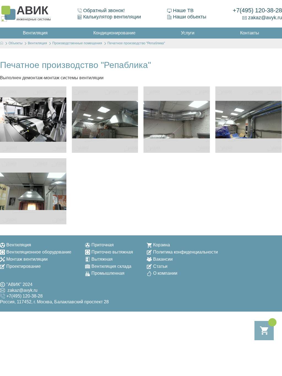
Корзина (161, 245)
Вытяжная (102, 259)
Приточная (102, 245)
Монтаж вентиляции (27, 259)
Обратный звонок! (104, 10)
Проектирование (23, 266)
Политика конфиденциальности (185, 252)
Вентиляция (18, 245)
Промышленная (107, 273)
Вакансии (163, 259)
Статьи (160, 266)
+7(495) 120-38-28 (257, 10)
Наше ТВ (183, 10)
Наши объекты (189, 17)
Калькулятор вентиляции (112, 17)
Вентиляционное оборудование (38, 252)
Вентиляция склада (111, 266)
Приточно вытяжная (112, 252)
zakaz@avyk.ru (265, 17)
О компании (165, 273)
